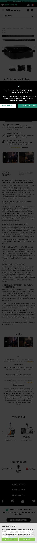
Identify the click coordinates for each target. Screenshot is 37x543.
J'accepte (27, 539)
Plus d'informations (9, 535)
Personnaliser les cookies (25, 535)
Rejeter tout (10, 539)
